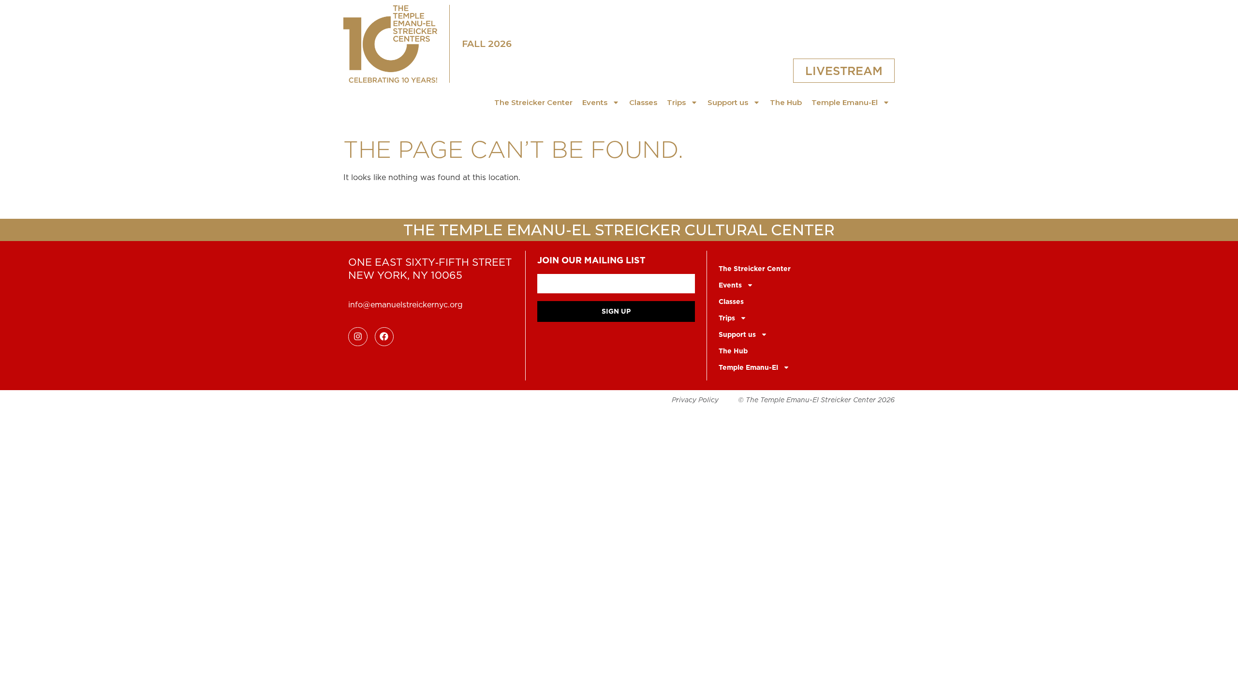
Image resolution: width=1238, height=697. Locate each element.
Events (594, 102)
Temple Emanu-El (844, 102)
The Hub (786, 102)
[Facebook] (384, 337)
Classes (643, 102)
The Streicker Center (533, 102)
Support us (727, 102)
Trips (676, 102)
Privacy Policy (695, 400)
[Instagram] (358, 337)
